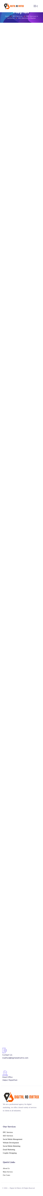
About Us (6, 1168)
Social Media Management (12, 1139)
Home (7, 16)
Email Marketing (9, 1150)
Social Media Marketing (11, 1146)
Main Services (8, 1172)
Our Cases (6, 1175)
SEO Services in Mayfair (21, 169)
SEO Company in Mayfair (21, 34)
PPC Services (8, 1132)
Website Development (11, 1143)
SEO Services (17, 16)
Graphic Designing (10, 1153)
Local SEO (21, 429)
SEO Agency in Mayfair (21, 291)
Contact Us (9, 75)
